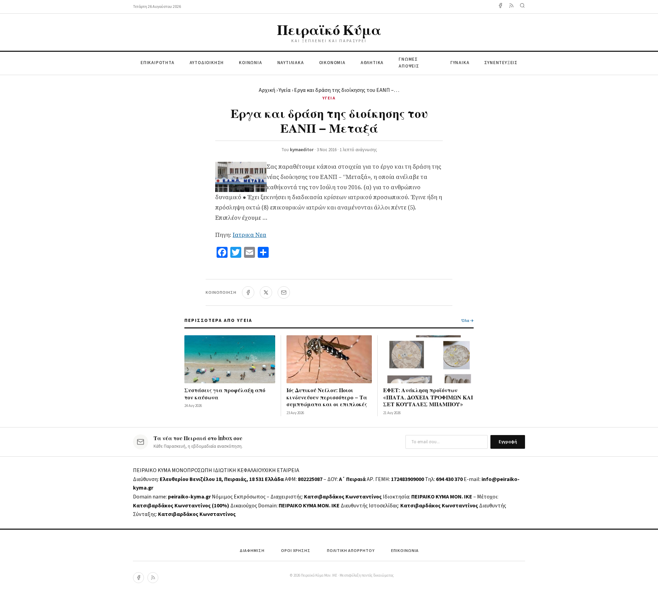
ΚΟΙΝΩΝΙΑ (250, 63)
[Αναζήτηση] (522, 7)
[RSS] (152, 577)
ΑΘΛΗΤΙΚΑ (372, 63)
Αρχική (267, 90)
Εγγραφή (508, 442)
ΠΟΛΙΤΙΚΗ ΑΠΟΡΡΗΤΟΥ (351, 551)
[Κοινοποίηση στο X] (266, 292)
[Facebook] (500, 7)
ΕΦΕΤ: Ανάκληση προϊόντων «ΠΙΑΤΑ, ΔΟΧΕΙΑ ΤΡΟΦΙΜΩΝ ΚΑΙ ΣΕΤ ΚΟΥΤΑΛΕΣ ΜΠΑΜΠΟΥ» (428, 397)
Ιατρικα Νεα (249, 235)
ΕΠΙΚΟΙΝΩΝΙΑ (405, 551)
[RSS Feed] (511, 7)
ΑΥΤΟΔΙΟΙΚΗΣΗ (207, 63)
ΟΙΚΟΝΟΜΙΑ (332, 63)
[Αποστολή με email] (284, 292)
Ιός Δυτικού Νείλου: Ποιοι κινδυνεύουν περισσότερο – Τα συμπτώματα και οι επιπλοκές (327, 397)
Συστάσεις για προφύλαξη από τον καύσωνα (224, 393)
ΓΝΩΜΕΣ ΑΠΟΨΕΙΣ (409, 63)
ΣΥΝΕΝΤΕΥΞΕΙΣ (500, 63)
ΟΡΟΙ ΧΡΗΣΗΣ (295, 551)
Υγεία (285, 90)
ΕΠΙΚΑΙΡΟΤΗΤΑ (157, 63)
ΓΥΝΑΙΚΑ (460, 63)
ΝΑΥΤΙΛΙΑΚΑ (290, 63)
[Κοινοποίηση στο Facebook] (248, 292)
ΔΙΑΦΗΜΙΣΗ (252, 551)
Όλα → (467, 321)
